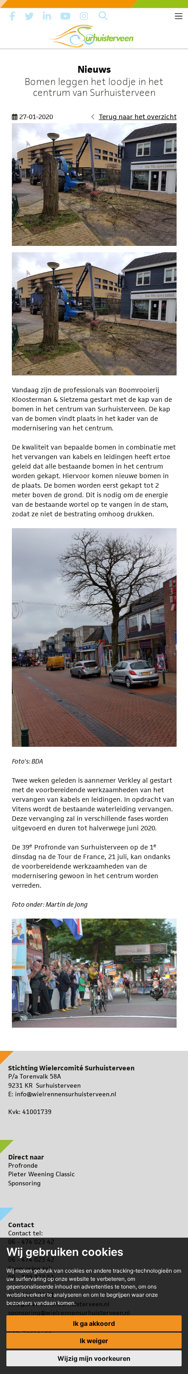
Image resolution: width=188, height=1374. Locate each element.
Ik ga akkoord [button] (94, 1323)
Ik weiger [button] (94, 1340)
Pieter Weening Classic (41, 1174)
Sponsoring (24, 1183)
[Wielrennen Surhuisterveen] (94, 34)
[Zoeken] (103, 16)
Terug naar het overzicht (138, 116)
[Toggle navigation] (178, 16)
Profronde (23, 1165)
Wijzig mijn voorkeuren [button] (94, 1358)
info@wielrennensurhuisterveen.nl (65, 1094)
